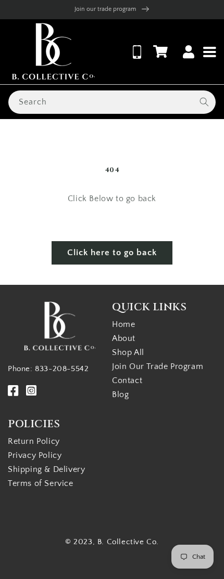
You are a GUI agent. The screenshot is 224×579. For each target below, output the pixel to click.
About (123, 338)
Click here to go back (112, 252)
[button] (160, 51)
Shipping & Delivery (46, 469)
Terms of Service (40, 483)
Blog (120, 394)
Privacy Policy (34, 455)
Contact (127, 380)
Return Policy (34, 441)
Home (123, 324)
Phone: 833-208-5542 (48, 368)
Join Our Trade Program (157, 366)
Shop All (128, 352)
